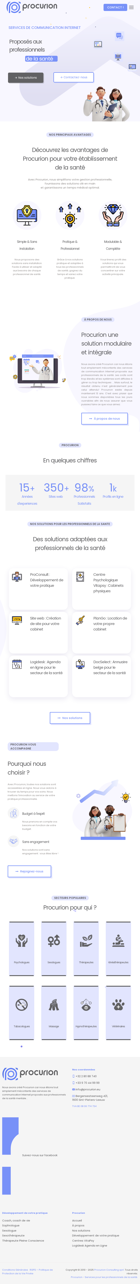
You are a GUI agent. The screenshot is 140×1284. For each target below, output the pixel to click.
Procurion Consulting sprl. (109, 1270)
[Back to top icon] (122, 1276)
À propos (78, 1225)
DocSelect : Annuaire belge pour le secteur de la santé (110, 667)
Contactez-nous (73, 77)
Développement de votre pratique (95, 1235)
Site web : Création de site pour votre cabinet (45, 624)
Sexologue (9, 1230)
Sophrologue (11, 1225)
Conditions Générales (15, 1270)
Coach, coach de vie (16, 1220)
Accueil (77, 1220)
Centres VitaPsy (83, 1240)
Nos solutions (26, 78)
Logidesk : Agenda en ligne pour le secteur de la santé (46, 667)
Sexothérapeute (13, 1235)
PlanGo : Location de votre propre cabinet (110, 624)
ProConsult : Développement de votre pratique (46, 580)
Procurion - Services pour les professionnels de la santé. (104, 1277)
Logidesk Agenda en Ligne (89, 1245)
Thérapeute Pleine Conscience (23, 1240)
